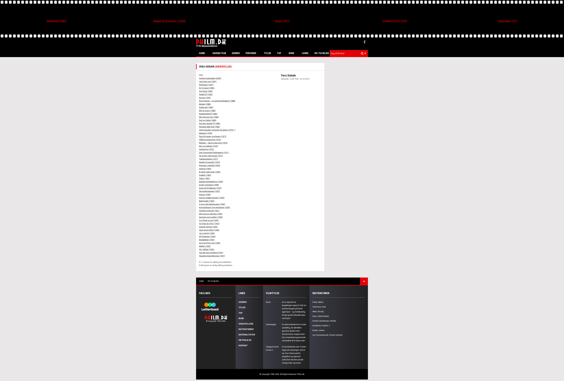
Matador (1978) (205, 133)
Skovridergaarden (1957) (209, 191)
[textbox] (349, 53)
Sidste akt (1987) (206, 107)
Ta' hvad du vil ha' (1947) (209, 223)
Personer (251, 53)
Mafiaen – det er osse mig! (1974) (213, 143)
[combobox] (349, 53)
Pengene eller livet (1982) (209, 127)
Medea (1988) (205, 104)
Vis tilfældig (321, 53)
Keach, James (318, 330)
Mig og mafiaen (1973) (208, 146)
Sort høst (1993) (206, 91)
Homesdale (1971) (507, 20)
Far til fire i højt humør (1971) (211, 156)
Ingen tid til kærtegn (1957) (210, 188)
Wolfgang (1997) (206, 85)
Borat (268, 302)
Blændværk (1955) (206, 201)
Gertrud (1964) (205, 169)
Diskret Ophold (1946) (208, 227)
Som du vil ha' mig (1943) (209, 243)
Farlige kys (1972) (206, 149)
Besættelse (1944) (206, 240)
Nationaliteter (247, 335)
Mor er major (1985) (207, 110)
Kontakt (243, 345)
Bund (291, 53)
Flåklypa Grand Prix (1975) (210, 140)
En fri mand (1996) (206, 88)
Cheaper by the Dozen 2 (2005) (169, 20)
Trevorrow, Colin (319, 307)
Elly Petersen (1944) (207, 236)
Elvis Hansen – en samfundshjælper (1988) (217, 101)
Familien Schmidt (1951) (209, 211)
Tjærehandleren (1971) (208, 159)
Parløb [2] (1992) (206, 94)
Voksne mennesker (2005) (210, 78)
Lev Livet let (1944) (207, 233)
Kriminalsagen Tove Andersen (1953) (214, 207)
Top (279, 53)
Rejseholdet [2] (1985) (208, 114)
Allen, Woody (318, 311)
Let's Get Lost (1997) (207, 81)
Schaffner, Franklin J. (321, 325)
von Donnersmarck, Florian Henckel (327, 335)
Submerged (271, 324)
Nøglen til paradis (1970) (209, 162)
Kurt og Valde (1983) (207, 120)
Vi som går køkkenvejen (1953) (212, 204)
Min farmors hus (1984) (209, 117)
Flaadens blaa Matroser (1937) (212, 256)
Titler (267, 53)
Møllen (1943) (205, 246)
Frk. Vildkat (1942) (206, 249)
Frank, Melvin (317, 302)
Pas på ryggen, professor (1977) (212, 136)
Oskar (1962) (204, 178)
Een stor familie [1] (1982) (209, 123)
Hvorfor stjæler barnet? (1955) (211, 198)
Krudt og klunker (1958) (209, 185)
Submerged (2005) (56, 20)
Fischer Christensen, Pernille (324, 321)
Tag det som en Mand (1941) (211, 253)
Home (202, 53)
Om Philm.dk (245, 340)
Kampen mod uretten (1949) (211, 217)
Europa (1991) (205, 98)
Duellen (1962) (205, 175)
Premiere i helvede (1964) (209, 165)
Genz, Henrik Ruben (320, 316)
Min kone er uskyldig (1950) (210, 214)
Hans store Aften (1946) (209, 230)
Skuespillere (246, 324)
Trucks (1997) (282, 20)
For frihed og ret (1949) (209, 220)
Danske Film (219, 53)
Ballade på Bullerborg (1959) (211, 182)
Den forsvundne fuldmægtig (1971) (214, 152)
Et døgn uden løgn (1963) (209, 172)
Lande (305, 53)
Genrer (236, 53)
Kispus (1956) (205, 194)
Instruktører (246, 329)
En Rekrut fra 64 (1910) (395, 20)
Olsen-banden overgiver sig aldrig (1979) (216, 130)
